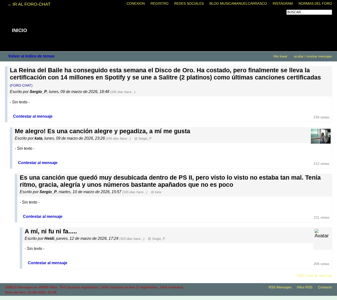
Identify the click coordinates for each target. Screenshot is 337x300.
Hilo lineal (280, 56)
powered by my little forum (168, 297)
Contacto (325, 287)
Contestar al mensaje (33, 116)
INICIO (19, 30)
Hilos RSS (304, 287)
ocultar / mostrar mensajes (313, 56)
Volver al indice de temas (31, 56)
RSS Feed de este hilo (314, 276)
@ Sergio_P (142, 138)
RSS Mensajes (280, 287)
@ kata (156, 192)
